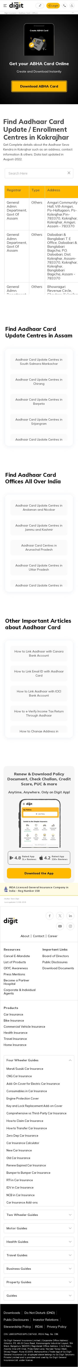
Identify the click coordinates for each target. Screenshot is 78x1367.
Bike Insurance (14, 1020)
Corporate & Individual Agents (20, 991)
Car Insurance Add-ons (22, 1202)
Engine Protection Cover (22, 1098)
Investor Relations (45, 1320)
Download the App (39, 873)
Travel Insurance (15, 1038)
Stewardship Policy (17, 1327)
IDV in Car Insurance (20, 1187)
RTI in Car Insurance (19, 1180)
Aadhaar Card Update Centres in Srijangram (38, 421)
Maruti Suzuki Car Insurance (24, 1068)
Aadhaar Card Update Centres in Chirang (38, 381)
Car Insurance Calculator (22, 1143)
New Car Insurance (19, 1150)
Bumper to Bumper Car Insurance (28, 1172)
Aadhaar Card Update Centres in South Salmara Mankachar (38, 361)
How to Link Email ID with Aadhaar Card (39, 673)
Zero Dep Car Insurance (22, 1135)
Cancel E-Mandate (17, 956)
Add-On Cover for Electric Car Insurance (33, 1083)
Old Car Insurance (18, 1158)
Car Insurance (13, 1014)
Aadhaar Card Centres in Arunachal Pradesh (39, 547)
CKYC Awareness (16, 968)
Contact (38, 936)
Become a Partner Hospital (16, 982)
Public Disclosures (55, 962)
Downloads (12, 1313)
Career (52, 936)
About (25, 936)
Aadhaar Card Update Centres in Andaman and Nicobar (38, 507)
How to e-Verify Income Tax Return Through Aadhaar (39, 713)
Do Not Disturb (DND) (39, 1313)
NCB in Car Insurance (20, 1195)
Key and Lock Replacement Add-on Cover (34, 1106)
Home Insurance (15, 1045)
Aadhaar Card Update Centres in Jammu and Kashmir (38, 527)
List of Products (15, 962)
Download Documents (58, 968)
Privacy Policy (56, 1327)
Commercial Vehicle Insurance (24, 1026)
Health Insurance (16, 1032)
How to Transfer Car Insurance (26, 1128)
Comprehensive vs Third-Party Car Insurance (36, 1113)
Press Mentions (14, 974)
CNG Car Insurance (19, 1076)
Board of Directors (55, 956)
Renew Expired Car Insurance (26, 1165)
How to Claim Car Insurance (24, 1121)
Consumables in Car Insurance (26, 1091)
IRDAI (39, 1327)
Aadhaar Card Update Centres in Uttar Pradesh (38, 567)
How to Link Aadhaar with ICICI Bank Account (39, 693)
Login (54, 5)
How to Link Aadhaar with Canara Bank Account (39, 653)
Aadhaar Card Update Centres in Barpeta (38, 401)
